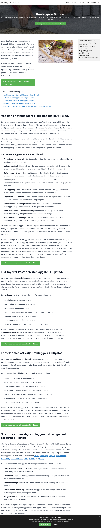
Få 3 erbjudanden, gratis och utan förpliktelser (50, 24)
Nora (26, 458)
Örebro (32, 458)
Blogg (93, 2)
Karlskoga (44, 455)
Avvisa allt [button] (57, 524)
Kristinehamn (61, 455)
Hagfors (52, 455)
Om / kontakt (84, 2)
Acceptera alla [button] (45, 524)
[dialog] (50, 521)
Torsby (41, 458)
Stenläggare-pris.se (10, 2)
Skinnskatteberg (17, 458)
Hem (67, 2)
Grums (36, 455)
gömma (23, 92)
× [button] (99, 516)
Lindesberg (5, 458)
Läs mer (67, 521)
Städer (74, 2)
